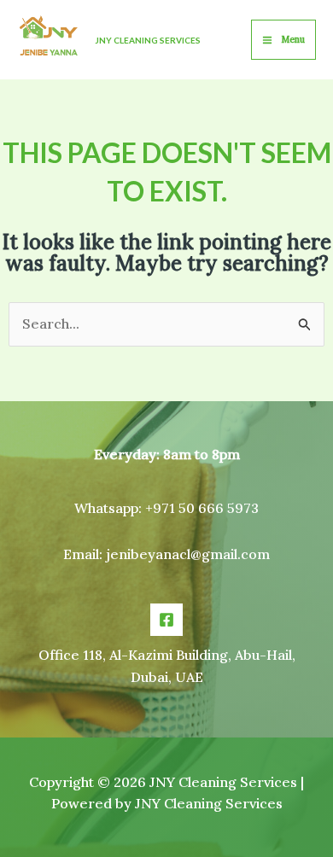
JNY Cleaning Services (148, 40)
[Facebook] (166, 619)
